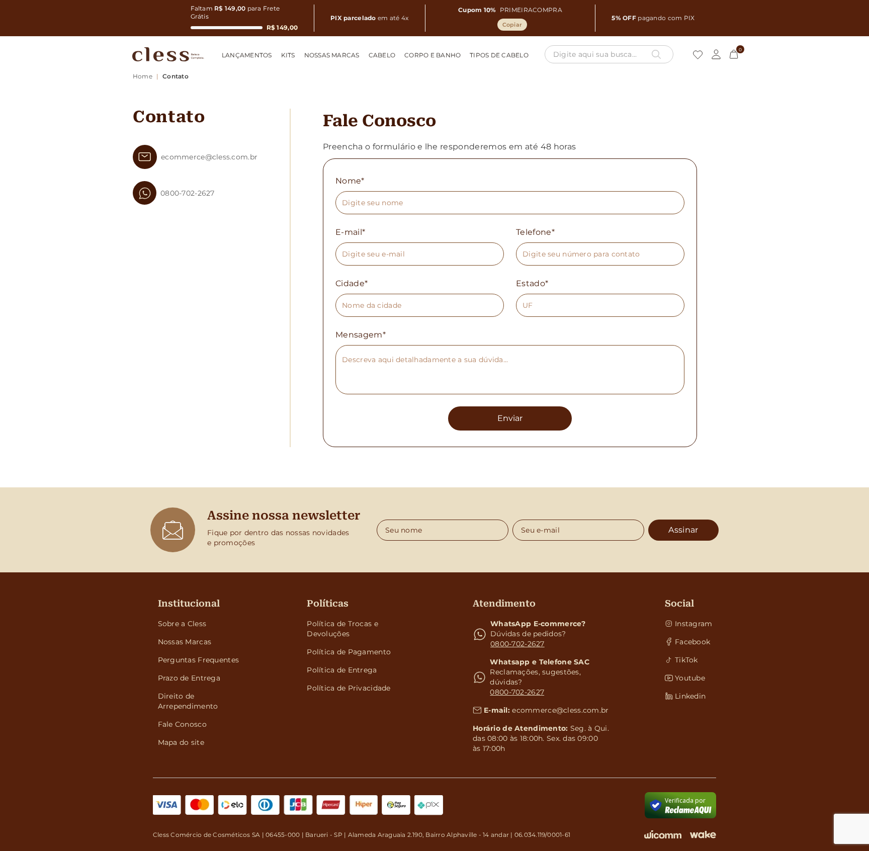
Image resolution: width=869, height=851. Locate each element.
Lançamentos (247, 55)
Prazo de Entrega (189, 678)
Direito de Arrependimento (188, 701)
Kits (288, 55)
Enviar (510, 418)
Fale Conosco (182, 724)
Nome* (350, 181)
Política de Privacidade (348, 688)
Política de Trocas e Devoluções (342, 628)
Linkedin (690, 696)
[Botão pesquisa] (656, 54)
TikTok (686, 659)
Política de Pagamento (349, 651)
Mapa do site (181, 742)
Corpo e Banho (432, 55)
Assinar (683, 530)
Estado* (532, 283)
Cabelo (382, 55)
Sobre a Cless (182, 623)
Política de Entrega (342, 669)
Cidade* (351, 283)
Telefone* (535, 232)
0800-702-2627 (517, 643)
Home (142, 76)
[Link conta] (716, 54)
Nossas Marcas (332, 55)
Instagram (693, 623)
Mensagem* (360, 334)
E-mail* (350, 232)
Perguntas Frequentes (198, 659)
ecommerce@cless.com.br (560, 710)
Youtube (690, 678)
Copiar (512, 24)
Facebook (692, 641)
